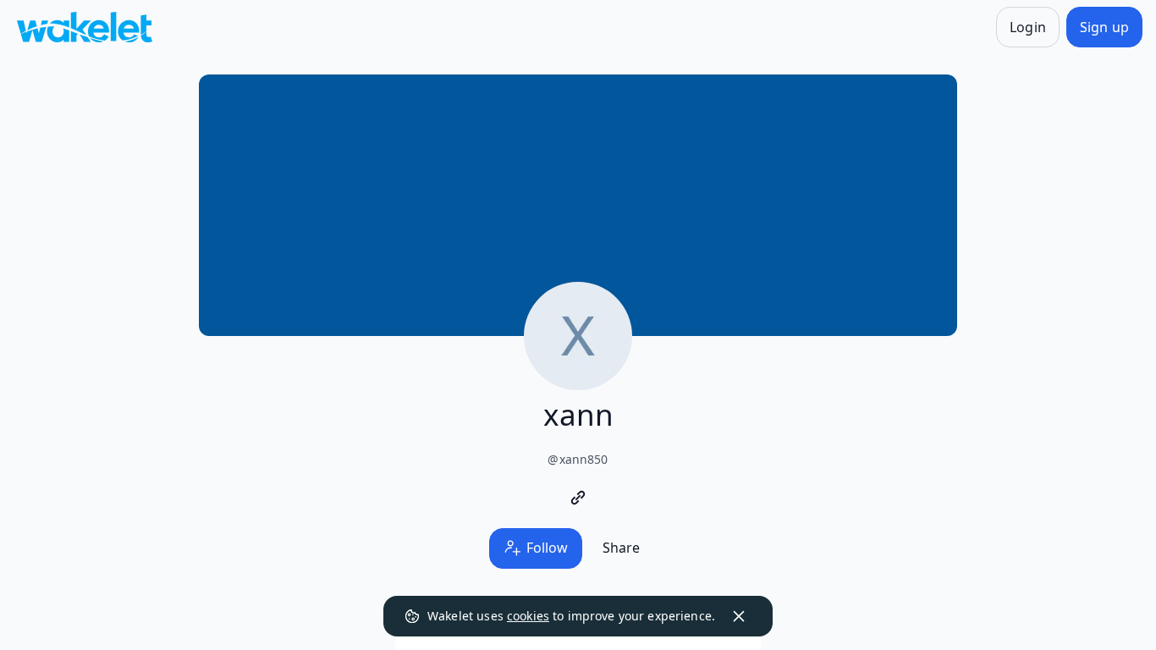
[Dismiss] (738, 616)
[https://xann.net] (578, 498)
